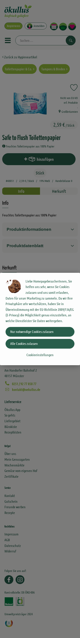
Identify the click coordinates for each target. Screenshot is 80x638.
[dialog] (40, 319)
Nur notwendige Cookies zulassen (32, 331)
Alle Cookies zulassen (24, 343)
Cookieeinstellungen (40, 355)
